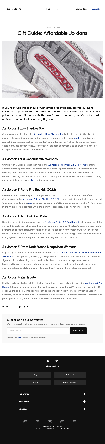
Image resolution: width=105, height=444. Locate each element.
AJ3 (30, 203)
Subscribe (96, 9)
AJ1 (32, 180)
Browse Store (81, 9)
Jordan (77, 138)
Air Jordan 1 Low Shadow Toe (49, 134)
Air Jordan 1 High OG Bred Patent (62, 222)
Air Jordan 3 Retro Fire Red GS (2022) (41, 199)
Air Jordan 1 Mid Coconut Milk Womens (68, 164)
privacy (20, 337)
